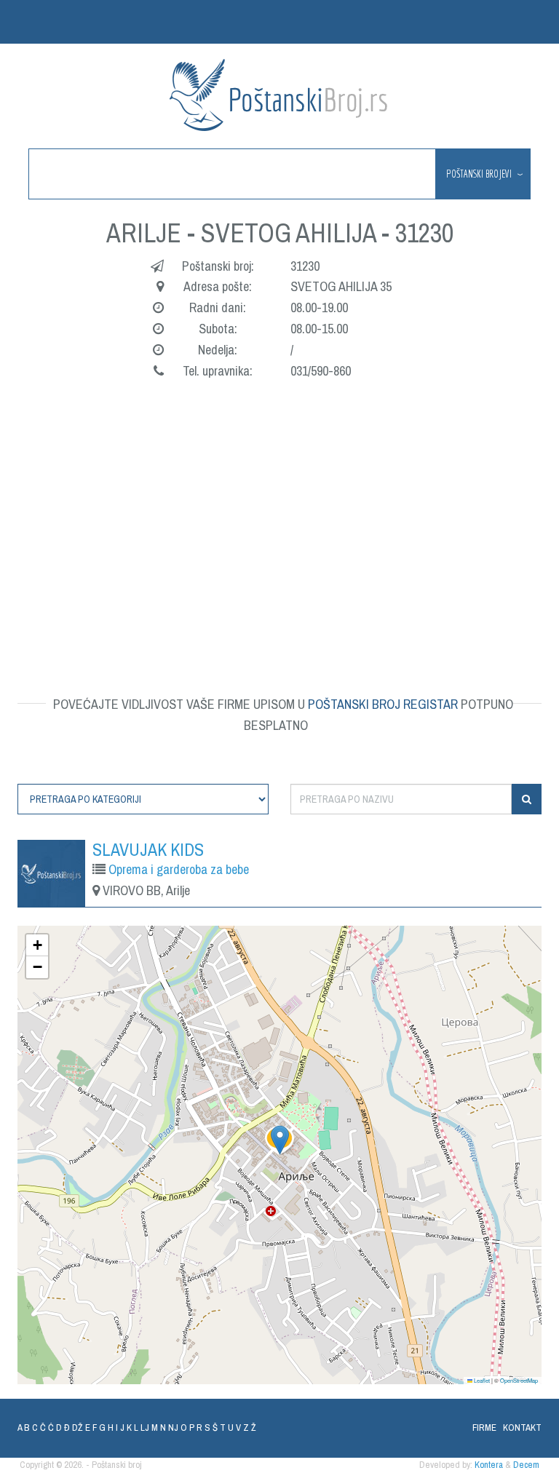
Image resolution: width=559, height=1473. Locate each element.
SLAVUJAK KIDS (148, 849)
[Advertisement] (279, 520)
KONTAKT (522, 1427)
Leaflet (481, 1380)
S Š (211, 1427)
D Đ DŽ (69, 1427)
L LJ (141, 1427)
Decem (526, 1464)
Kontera (489, 1464)
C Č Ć (43, 1427)
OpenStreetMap (519, 1380)
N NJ (169, 1427)
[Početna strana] (279, 95)
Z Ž (249, 1427)
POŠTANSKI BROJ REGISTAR (383, 704)
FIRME (484, 1427)
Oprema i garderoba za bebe (178, 869)
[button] (280, 1140)
